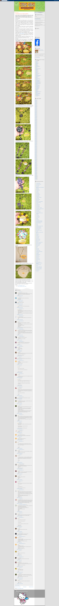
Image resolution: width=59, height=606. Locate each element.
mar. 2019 (36, 100)
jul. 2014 (35, 130)
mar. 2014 (36, 133)
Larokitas (20, 567)
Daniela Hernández (21, 341)
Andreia (20, 422)
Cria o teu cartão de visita (37, 46)
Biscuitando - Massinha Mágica (39, 201)
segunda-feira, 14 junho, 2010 (20, 295)
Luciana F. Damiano (21, 336)
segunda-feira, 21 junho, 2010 (20, 566)
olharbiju (20, 573)
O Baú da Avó (37, 249)
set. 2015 (36, 122)
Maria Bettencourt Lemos (21, 536)
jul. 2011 (35, 153)
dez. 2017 (36, 108)
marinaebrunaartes (21, 449)
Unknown (20, 433)
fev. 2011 (36, 157)
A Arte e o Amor (37, 185)
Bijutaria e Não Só (38, 199)
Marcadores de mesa (38, 82)
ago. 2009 (36, 170)
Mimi (19, 437)
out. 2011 (36, 151)
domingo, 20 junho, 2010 (19, 555)
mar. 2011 (36, 156)
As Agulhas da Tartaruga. (38, 197)
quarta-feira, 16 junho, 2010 (19, 448)
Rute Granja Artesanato (38, 264)
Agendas (37, 61)
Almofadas (37, 63)
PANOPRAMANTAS (38, 254)
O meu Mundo (37, 252)
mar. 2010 (36, 165)
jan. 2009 (36, 175)
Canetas (36, 72)
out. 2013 (36, 135)
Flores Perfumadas (38, 78)
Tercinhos (25, 286)
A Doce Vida (37, 186)
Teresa (20, 550)
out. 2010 (36, 160)
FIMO (36, 77)
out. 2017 (36, 109)
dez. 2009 (36, 167)
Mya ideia (37, 246)
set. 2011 (36, 152)
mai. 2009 (36, 172)
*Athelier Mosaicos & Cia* (21, 543)
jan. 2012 (36, 149)
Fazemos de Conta (21, 463)
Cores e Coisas (37, 217)
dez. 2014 (36, 127)
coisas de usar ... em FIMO (39, 207)
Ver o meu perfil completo (37, 57)
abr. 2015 (36, 125)
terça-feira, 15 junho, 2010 (19, 364)
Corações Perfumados (38, 75)
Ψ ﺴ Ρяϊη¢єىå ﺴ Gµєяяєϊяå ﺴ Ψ (22, 504)
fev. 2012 (36, 148)
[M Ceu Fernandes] (37, 45)
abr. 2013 (36, 138)
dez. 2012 (36, 141)
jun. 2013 (36, 137)
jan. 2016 (36, 120)
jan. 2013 (36, 140)
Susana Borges (20, 414)
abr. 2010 (36, 164)
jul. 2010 (35, 162)
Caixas (36, 71)
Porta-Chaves (37, 86)
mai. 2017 (36, 112)
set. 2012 (36, 143)
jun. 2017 (36, 111)
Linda (19, 527)
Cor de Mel (37, 214)
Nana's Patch (37, 248)
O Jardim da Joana (38, 250)
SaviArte (37, 265)
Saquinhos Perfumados (38, 91)
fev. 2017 (36, 114)
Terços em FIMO (37, 95)
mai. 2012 (36, 146)
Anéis (36, 64)
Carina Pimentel (20, 373)
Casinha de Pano (38, 204)
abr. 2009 (36, 173)
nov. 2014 (36, 128)
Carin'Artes (37, 203)
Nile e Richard (20, 346)
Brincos (36, 69)
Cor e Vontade (37, 215)
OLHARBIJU (37, 253)
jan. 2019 (36, 101)
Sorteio (36, 92)
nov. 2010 (36, 159)
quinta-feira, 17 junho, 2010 (19, 479)
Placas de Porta (37, 85)
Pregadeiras (21, 286)
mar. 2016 (36, 119)
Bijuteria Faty (37, 200)
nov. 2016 (36, 116)
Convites (37, 74)
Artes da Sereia (37, 195)
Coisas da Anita (37, 205)
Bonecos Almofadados (38, 68)
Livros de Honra (37, 80)
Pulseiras (23, 286)
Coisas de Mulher (22, 33)
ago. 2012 (36, 144)
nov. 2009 (36, 168)
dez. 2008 (36, 176)
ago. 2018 (36, 103)
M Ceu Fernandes (36, 38)
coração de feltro (38, 216)
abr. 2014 (36, 132)
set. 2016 (36, 117)
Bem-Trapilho (37, 198)
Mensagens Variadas (38, 83)
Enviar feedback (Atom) (20, 588)
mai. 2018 (36, 105)
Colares (18, 286)
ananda (20, 351)
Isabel (20, 561)
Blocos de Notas (37, 66)
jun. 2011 (36, 154)
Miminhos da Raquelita (38, 243)
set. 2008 (36, 178)
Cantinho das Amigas (38, 202)
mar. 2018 (36, 106)
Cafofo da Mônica (21, 517)
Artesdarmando (37, 196)
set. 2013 (36, 136)
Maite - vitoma (20, 301)
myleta (36, 247)
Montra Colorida (37, 245)
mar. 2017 (36, 113)
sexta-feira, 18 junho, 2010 (19, 511)
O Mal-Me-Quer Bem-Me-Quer (39, 251)
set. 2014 (36, 129)
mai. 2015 (36, 124)
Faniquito (20, 454)
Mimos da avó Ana (38, 244)
